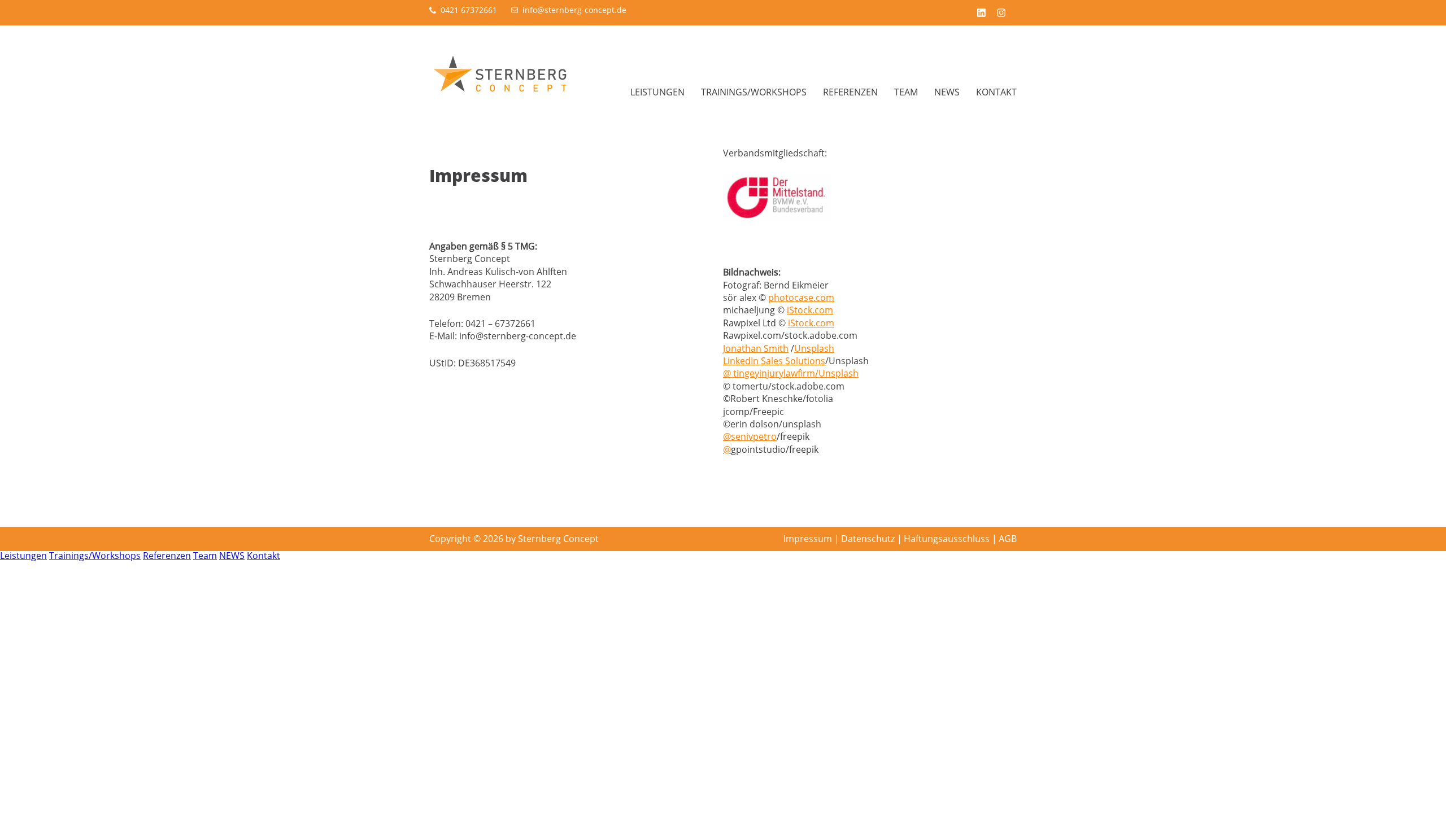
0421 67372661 (469, 10)
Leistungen (657, 92)
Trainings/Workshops (754, 92)
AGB (1008, 538)
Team (906, 92)
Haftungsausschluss (947, 538)
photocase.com (801, 297)
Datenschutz (868, 538)
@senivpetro (750, 436)
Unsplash (814, 348)
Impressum (807, 538)
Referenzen (850, 92)
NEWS (947, 92)
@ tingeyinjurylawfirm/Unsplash (791, 373)
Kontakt (996, 92)
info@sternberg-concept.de (574, 10)
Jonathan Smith (756, 348)
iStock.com (810, 310)
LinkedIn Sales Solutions (774, 361)
